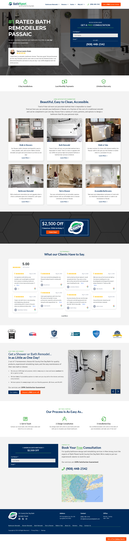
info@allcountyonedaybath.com (90, 519)
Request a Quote (30, 392)
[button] (52, 4)
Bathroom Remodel (14, 525)
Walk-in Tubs (59, 525)
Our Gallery (13, 392)
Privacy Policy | (35, 530)
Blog (80, 525)
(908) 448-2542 (85, 517)
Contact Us (87, 525)
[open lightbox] (94, 372)
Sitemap (43, 530)
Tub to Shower (49, 525)
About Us (67, 525)
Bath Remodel (38, 525)
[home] (21, 4)
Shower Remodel (27, 525)
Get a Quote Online (111, 4)
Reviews (74, 525)
